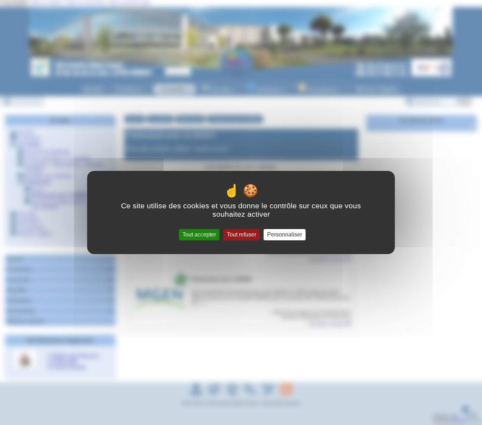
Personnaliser (284, 235)
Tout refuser (241, 235)
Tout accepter (199, 235)
